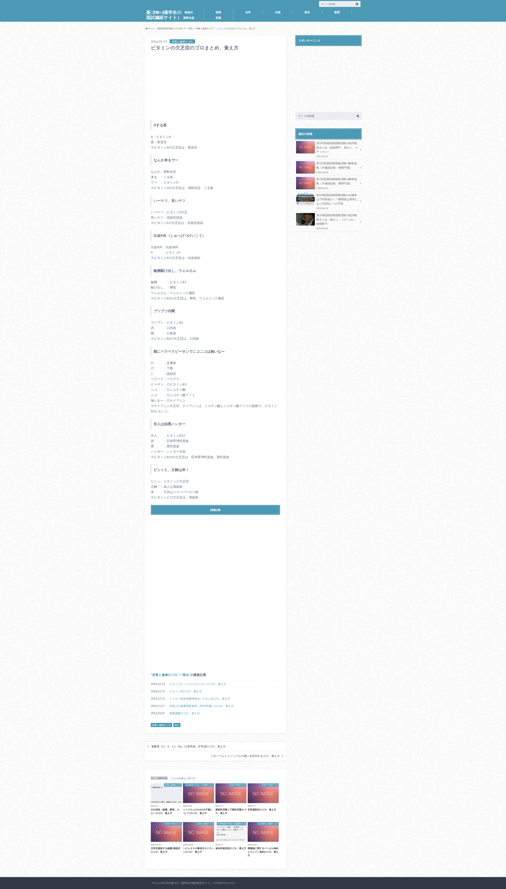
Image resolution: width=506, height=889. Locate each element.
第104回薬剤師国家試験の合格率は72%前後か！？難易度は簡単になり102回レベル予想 (337, 201)
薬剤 (159, 17)
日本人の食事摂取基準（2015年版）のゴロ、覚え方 (201, 706)
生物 (277, 12)
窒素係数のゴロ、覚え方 (184, 713)
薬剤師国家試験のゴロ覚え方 (171, 28)
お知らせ (159, 12)
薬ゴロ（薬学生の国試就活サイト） (191, 882)
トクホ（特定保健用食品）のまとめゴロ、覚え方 (199, 698)
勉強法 (189, 12)
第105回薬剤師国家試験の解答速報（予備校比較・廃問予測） (336, 183)
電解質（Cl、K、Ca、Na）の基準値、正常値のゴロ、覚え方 (188, 746)
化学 (248, 12)
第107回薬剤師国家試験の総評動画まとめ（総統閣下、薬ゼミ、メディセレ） (337, 149)
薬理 (337, 12)
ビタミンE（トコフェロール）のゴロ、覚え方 (197, 684)
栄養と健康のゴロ (204, 28)
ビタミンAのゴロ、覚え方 (185, 691)
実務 (218, 17)
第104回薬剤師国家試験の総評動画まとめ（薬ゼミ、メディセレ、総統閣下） (337, 221)
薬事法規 (188, 17)
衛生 (307, 12)
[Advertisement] (215, 87)
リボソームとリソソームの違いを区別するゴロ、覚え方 (245, 755)
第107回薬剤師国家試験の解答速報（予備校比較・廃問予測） (336, 168)
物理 (218, 12)
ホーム (150, 28)
